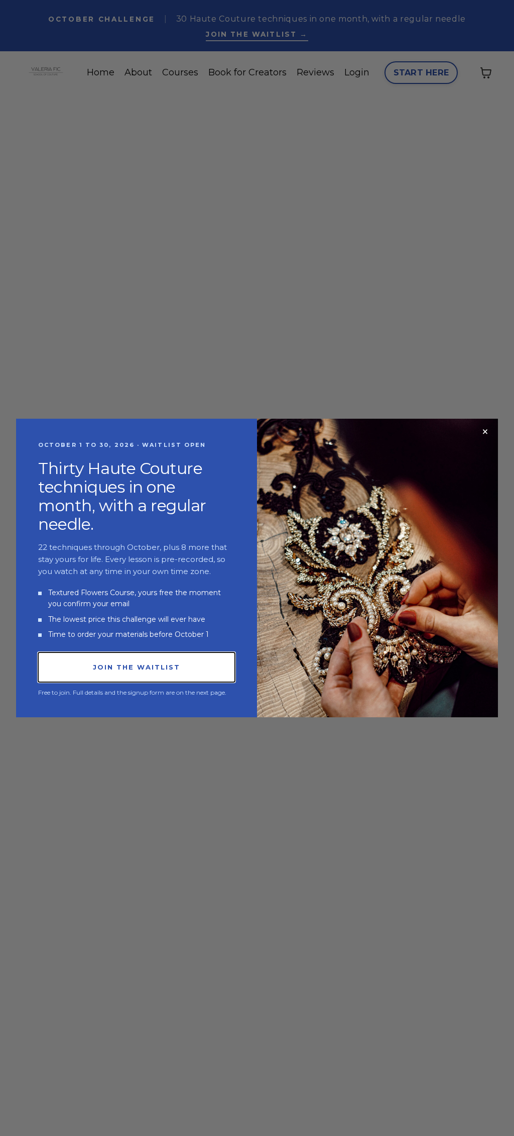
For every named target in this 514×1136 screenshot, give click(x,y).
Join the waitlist (136, 667)
